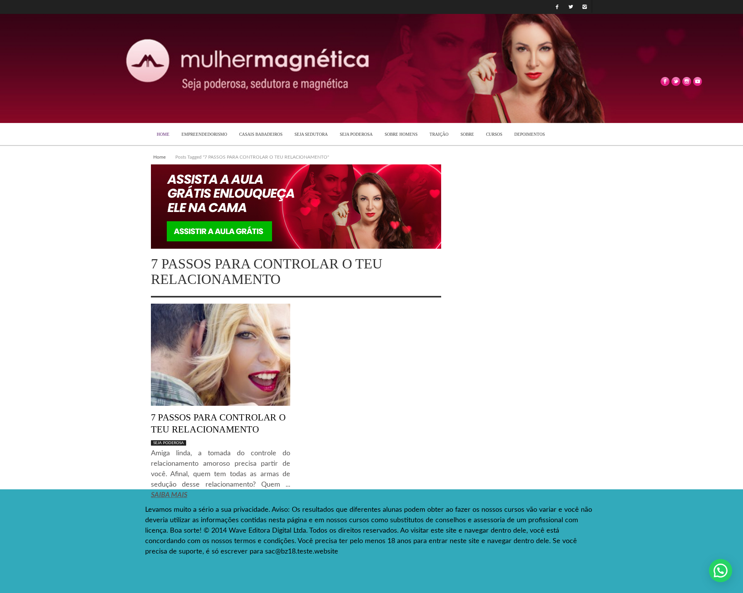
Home (159, 157)
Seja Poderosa (168, 443)
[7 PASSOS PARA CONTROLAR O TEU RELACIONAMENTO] (220, 354)
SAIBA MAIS (169, 495)
